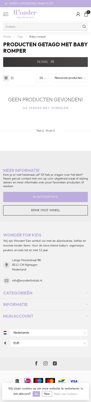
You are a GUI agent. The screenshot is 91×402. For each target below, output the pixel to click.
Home (7, 37)
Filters (43, 62)
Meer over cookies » (66, 394)
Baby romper (37, 37)
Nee (47, 394)
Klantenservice (45, 197)
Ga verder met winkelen (45, 108)
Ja (36, 394)
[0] (86, 14)
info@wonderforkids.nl (27, 281)
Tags (20, 37)
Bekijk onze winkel (45, 210)
